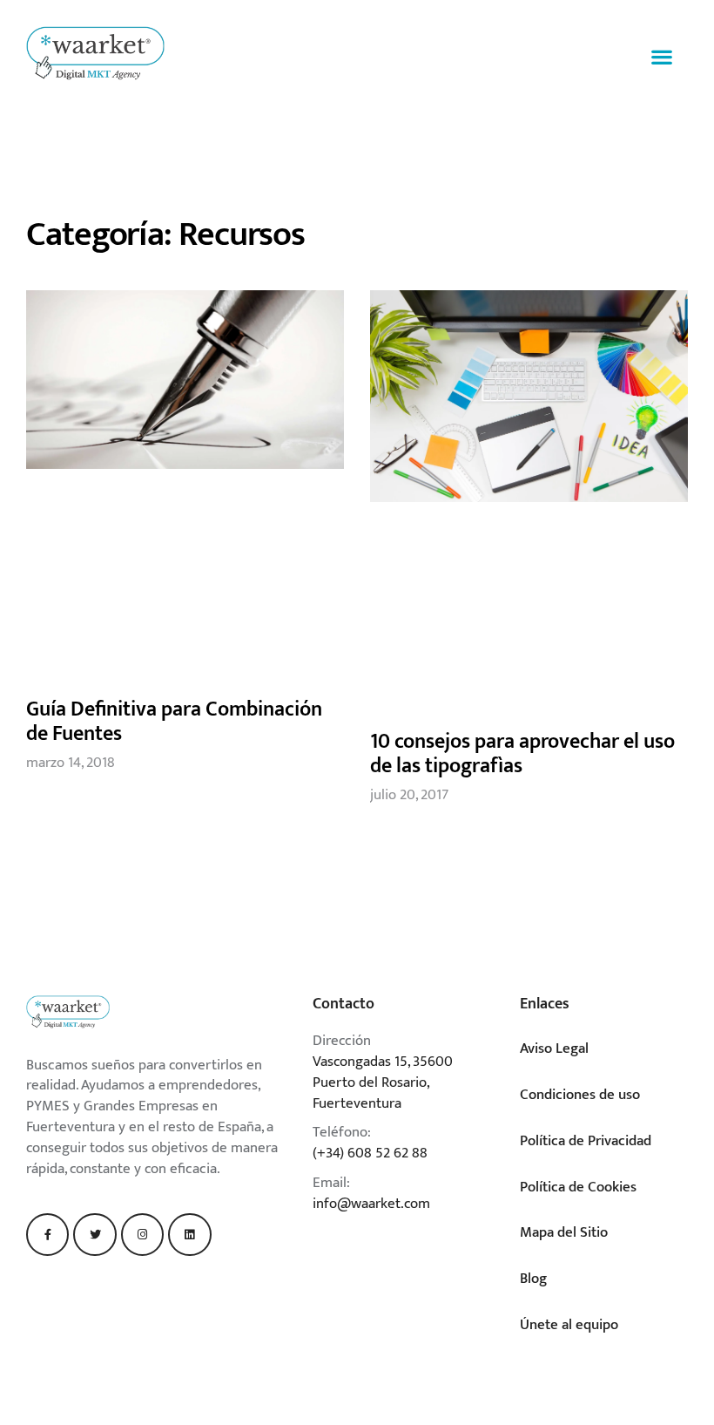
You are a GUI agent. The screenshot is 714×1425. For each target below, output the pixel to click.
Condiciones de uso (580, 1094)
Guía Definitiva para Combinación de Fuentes (174, 721)
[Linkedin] (189, 1234)
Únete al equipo (569, 1325)
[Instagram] (142, 1234)
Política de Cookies (578, 1187)
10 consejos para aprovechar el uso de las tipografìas (522, 754)
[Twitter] (94, 1234)
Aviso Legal (554, 1048)
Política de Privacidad (585, 1141)
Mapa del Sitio (564, 1232)
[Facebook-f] (47, 1234)
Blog (533, 1278)
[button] (662, 57)
